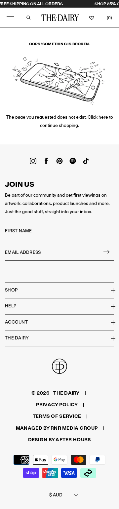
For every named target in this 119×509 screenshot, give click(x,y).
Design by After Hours (59, 440)
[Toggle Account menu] (109, 322)
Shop (11, 290)
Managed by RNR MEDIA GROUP (57, 428)
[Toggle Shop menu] (109, 290)
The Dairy (17, 338)
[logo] (60, 17)
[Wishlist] (91, 17)
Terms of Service (57, 416)
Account (16, 322)
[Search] (28, 17)
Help (10, 306)
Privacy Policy (57, 405)
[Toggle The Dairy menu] (109, 338)
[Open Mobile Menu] (10, 17)
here (103, 117)
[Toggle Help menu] (109, 306)
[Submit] (106, 253)
